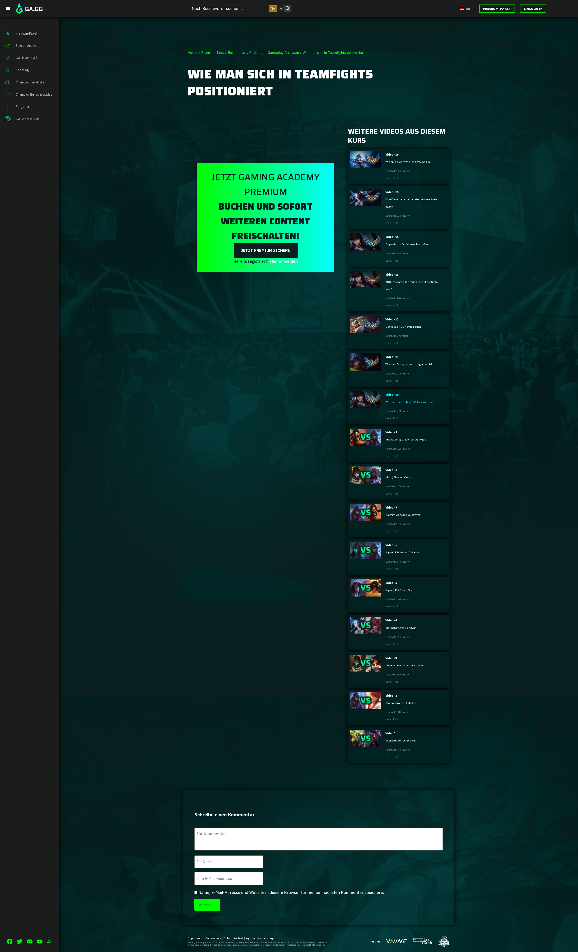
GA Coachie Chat (28, 119)
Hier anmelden (284, 261)
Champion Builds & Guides (34, 94)
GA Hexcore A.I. (27, 58)
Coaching (22, 70)
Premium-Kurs (212, 52)
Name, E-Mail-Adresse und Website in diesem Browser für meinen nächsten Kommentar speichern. (291, 892)
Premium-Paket (497, 8)
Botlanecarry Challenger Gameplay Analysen (263, 52)
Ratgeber (22, 107)
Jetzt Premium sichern (266, 250)
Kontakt (238, 938)
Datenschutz (213, 938)
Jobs (227, 938)
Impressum (195, 938)
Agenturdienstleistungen (261, 938)
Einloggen (533, 8)
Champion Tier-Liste (30, 82)
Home (192, 52)
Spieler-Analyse (27, 46)
